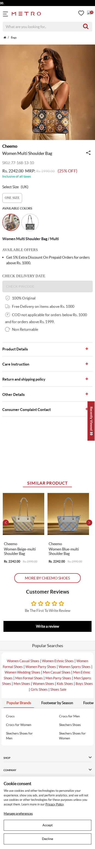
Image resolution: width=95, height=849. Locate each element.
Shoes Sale (58, 689)
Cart (89, 12)
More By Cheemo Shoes (47, 578)
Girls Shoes (39, 689)
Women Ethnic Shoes (58, 661)
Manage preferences (18, 813)
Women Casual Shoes (23, 661)
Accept (47, 825)
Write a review (47, 626)
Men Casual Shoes (57, 672)
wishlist (81, 13)
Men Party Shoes (58, 678)
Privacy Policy (54, 804)
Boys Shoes (84, 684)
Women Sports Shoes (75, 667)
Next (89, 523)
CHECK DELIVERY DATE (23, 276)
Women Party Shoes (40, 667)
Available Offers (20, 250)
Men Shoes (22, 684)
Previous (6, 523)
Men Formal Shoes (29, 678)
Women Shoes (43, 684)
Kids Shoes (65, 684)
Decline (47, 839)
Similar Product (47, 483)
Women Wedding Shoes (22, 672)
